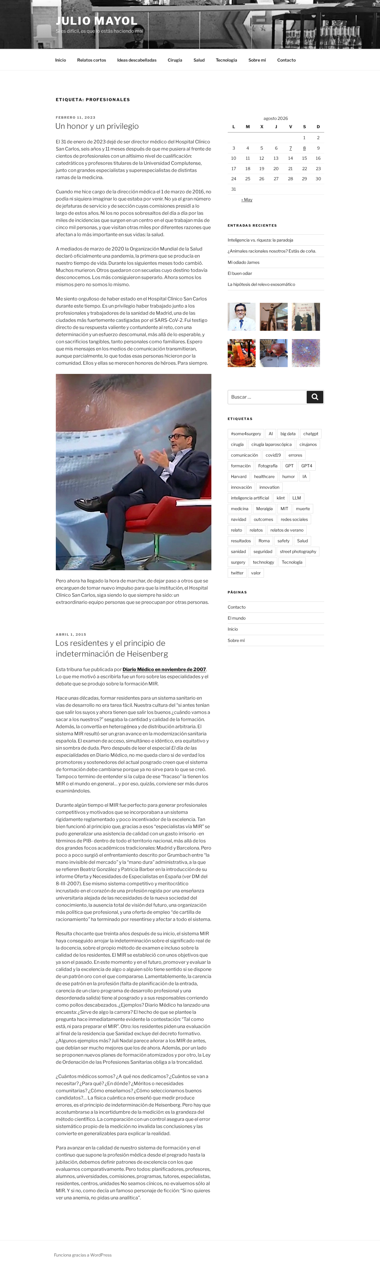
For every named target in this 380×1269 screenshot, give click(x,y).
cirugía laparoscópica (271, 444)
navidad (238, 519)
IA (305, 476)
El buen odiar (240, 273)
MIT (284, 508)
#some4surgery (246, 433)
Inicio (60, 59)
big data (288, 433)
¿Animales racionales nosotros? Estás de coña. (272, 250)
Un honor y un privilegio (97, 126)
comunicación (244, 455)
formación (241, 465)
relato (236, 529)
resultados (241, 540)
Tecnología (226, 59)
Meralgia (264, 508)
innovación (241, 487)
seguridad (263, 551)
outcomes (263, 519)
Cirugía (175, 59)
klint (281, 497)
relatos (256, 529)
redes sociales (294, 519)
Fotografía (268, 465)
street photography (298, 551)
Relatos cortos (91, 59)
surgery (238, 562)
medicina (239, 508)
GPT (289, 465)
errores (295, 455)
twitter (237, 572)
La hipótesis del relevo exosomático (261, 284)
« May (246, 199)
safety (283, 540)
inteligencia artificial (250, 497)
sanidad (238, 551)
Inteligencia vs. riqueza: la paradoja (260, 239)
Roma (264, 540)
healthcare (264, 476)
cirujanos (308, 444)
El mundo (237, 618)
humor (288, 476)
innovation (269, 487)
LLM (296, 497)
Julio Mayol (97, 20)
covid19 (273, 455)
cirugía (237, 444)
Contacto (286, 59)
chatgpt (310, 433)
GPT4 (306, 465)
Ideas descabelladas (136, 59)
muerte (303, 508)
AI (271, 433)
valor (256, 572)
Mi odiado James (243, 262)
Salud (199, 59)
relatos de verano (286, 529)
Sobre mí (257, 59)
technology (263, 562)
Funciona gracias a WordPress (83, 1254)
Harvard (238, 476)
